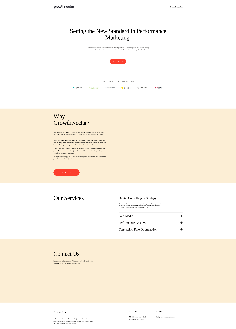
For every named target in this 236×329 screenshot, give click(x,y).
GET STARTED (67, 172)
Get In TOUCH (118, 61)
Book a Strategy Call (176, 7)
